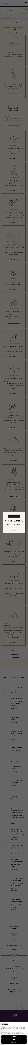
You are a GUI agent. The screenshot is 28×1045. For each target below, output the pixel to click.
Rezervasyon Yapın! (14, 530)
